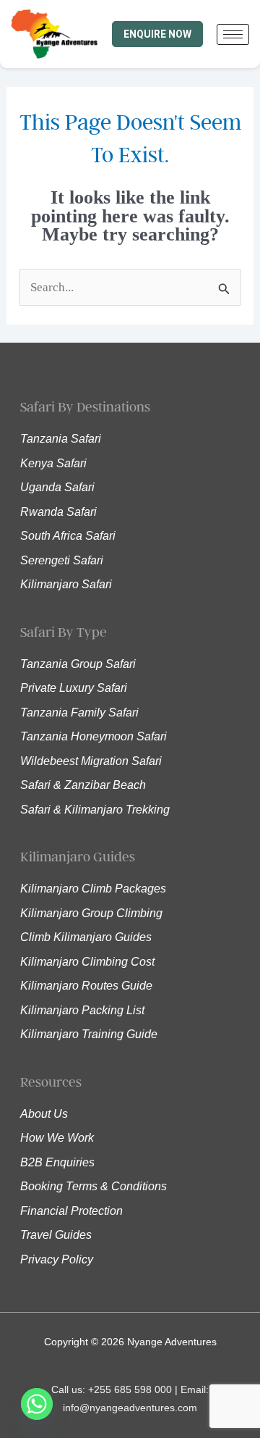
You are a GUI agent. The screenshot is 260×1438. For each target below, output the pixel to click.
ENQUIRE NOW (157, 34)
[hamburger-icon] (233, 34)
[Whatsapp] (37, 1404)
